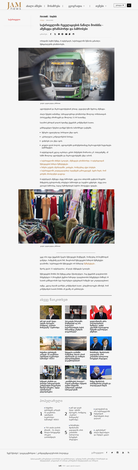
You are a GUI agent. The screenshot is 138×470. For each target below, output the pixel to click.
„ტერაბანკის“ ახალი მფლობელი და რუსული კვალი (101, 432)
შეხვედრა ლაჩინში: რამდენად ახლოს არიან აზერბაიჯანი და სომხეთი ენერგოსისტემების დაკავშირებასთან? (75, 356)
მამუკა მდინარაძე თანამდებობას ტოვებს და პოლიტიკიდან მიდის (100, 383)
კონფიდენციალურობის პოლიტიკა (53, 453)
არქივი (43, 20)
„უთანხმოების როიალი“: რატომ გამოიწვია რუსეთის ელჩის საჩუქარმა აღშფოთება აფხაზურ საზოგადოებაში (76, 385)
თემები (100, 6)
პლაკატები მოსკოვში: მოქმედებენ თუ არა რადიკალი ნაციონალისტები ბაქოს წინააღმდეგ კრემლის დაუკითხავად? (74, 326)
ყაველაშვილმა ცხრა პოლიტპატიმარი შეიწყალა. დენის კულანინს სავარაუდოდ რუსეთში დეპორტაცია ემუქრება (99, 326)
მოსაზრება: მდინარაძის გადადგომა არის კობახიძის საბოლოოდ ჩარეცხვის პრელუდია (99, 355)
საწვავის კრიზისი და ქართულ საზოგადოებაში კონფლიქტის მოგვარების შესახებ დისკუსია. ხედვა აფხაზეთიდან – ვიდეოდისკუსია (50, 386)
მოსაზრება (53, 6)
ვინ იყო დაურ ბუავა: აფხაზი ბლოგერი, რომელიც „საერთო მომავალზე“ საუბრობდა (49, 324)
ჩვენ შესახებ (12, 453)
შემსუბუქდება (89, 263)
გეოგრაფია (75, 6)
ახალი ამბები (34, 6)
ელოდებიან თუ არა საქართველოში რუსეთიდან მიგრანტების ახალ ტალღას (102, 414)
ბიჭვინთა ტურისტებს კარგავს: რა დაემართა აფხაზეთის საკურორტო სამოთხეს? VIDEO (49, 355)
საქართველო (14, 19)
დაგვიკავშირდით (27, 453)
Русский (44, 16)
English (53, 16)
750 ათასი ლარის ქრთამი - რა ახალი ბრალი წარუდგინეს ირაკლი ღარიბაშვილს (52, 432)
